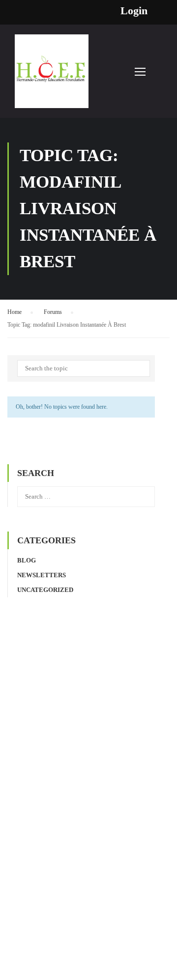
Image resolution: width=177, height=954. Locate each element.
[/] (51, 76)
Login (134, 11)
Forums (53, 312)
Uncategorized (45, 589)
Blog (26, 560)
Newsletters (41, 575)
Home (14, 312)
